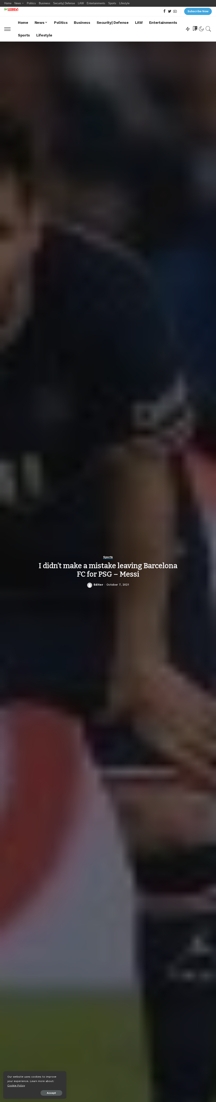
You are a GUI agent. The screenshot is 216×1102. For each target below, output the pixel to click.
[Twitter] (169, 11)
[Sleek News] (11, 9)
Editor (98, 584)
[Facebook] (164, 11)
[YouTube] (175, 11)
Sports (108, 557)
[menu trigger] (9, 29)
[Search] (208, 29)
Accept (51, 1092)
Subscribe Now (198, 11)
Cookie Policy (16, 1085)
